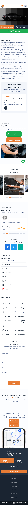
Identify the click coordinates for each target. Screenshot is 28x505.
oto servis (17, 399)
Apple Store (15, 420)
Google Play (15, 425)
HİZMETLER (14, 486)
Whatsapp (20, 460)
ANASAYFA (14, 478)
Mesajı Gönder (14, 383)
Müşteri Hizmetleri (7, 460)
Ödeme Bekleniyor (20, 308)
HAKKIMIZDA (14, 482)
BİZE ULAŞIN (14, 497)
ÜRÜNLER (14, 493)
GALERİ (14, 490)
